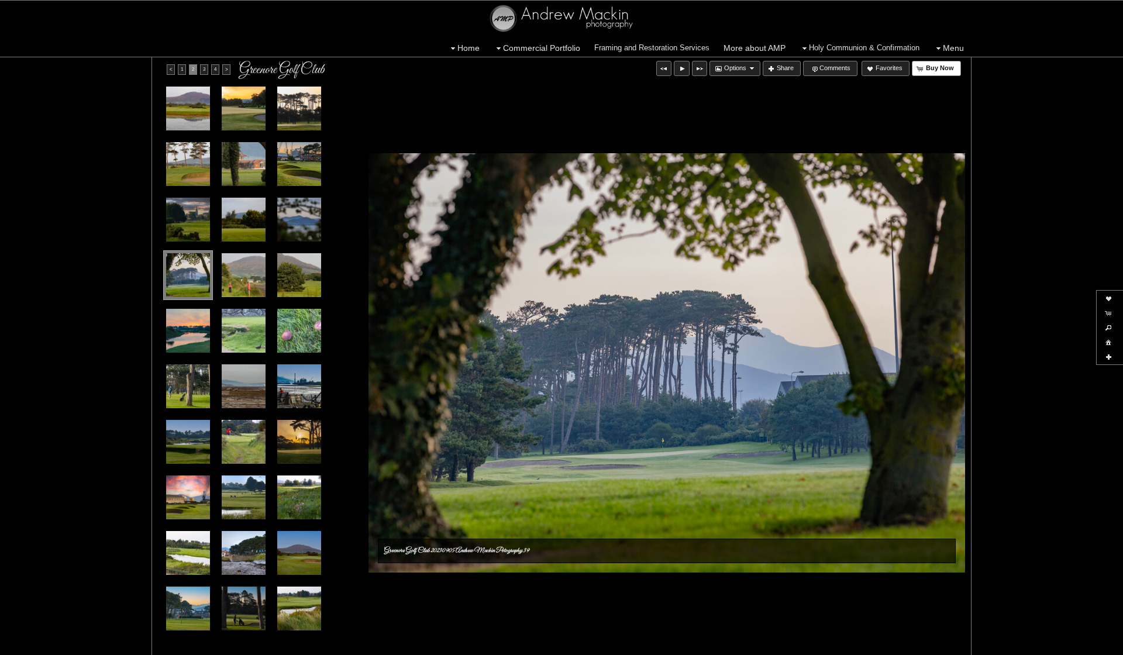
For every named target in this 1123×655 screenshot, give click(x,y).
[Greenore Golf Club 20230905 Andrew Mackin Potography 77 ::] (244, 164)
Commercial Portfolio (541, 48)
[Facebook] (17, 644)
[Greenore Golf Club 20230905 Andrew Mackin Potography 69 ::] (299, 331)
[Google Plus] (66, 644)
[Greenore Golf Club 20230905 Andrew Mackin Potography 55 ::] (299, 275)
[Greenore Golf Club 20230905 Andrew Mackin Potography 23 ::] (244, 220)
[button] (663, 68)
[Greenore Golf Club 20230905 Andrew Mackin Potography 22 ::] (299, 386)
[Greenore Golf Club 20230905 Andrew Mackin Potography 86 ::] (188, 386)
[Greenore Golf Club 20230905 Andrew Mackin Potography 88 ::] (188, 220)
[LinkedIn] (82, 644)
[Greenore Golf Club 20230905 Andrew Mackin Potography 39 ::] (188, 275)
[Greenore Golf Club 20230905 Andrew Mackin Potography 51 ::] (244, 275)
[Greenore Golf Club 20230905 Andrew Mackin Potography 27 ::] (188, 442)
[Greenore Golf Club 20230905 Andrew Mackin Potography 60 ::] (244, 331)
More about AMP (755, 48)
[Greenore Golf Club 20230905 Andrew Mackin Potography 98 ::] (244, 386)
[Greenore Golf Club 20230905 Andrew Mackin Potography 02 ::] (299, 497)
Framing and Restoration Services (651, 47)
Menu (953, 48)
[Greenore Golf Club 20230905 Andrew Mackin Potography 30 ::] (188, 553)
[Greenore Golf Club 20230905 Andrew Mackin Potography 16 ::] (244, 108)
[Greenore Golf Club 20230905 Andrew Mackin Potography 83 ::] (299, 164)
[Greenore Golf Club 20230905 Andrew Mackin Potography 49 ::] (299, 608)
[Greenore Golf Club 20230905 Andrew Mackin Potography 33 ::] (244, 442)
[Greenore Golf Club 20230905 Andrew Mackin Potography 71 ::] (299, 108)
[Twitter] (33, 644)
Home (468, 48)
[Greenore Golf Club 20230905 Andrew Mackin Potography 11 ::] (188, 497)
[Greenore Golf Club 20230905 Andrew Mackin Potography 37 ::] (299, 553)
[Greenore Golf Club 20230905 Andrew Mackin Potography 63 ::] (188, 108)
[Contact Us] (99, 644)
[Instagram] (50, 644)
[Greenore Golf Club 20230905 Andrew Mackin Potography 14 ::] (188, 331)
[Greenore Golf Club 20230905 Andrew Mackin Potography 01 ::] (244, 497)
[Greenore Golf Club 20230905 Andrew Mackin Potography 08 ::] (299, 442)
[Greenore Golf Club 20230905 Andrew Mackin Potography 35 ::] (244, 553)
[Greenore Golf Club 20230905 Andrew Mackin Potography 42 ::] (188, 608)
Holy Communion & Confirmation (864, 47)
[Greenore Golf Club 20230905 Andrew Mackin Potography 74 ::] (188, 164)
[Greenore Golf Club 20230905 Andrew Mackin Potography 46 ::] (244, 608)
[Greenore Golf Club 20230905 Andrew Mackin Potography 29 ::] (299, 220)
